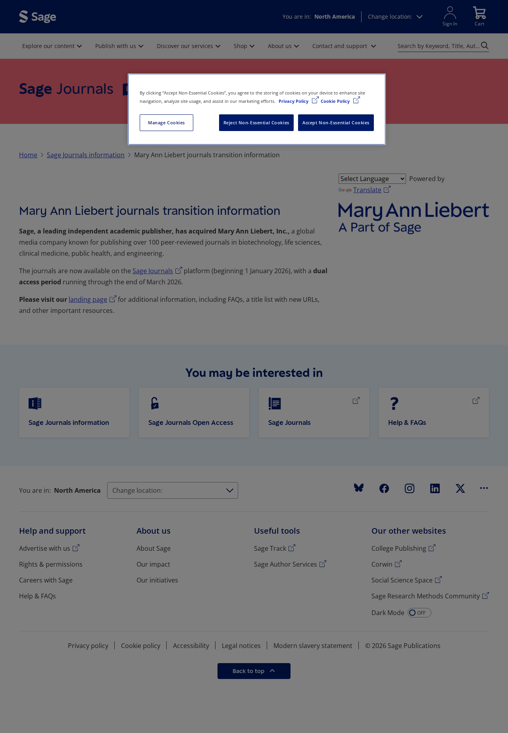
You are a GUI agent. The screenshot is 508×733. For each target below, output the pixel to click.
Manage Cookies (166, 122)
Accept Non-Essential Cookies (335, 122)
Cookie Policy (336, 101)
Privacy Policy (294, 101)
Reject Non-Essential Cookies (256, 122)
